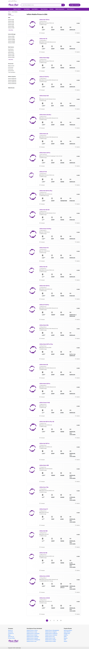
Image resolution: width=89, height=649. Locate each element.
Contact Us (11, 633)
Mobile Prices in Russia (32, 638)
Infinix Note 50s (44, 325)
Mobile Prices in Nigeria (51, 631)
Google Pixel (67, 633)
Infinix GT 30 (43, 171)
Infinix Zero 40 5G (44, 576)
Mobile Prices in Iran (31, 641)
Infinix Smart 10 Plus (45, 228)
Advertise (10, 631)
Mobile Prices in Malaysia (51, 633)
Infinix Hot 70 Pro (44, 19)
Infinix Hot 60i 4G (44, 209)
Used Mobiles (27, 9)
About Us (10, 630)
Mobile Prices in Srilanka (51, 635)
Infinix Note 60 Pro (44, 152)
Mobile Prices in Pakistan (33, 636)
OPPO (65, 636)
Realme (65, 638)
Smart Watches (44, 9)
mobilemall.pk (18, 647)
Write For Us (11, 636)
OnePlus (66, 635)
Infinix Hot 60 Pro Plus (45, 190)
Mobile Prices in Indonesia (33, 633)
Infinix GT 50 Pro (44, 76)
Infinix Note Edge (44, 57)
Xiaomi (65, 641)
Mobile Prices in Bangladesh (52, 630)
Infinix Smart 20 (44, 95)
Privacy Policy (11, 638)
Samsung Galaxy (68, 630)
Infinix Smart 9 (43, 509)
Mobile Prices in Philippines (33, 639)
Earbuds (51, 9)
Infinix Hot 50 (43, 553)
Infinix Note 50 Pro (44, 383)
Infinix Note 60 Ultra (45, 114)
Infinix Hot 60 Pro (44, 285)
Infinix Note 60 (43, 133)
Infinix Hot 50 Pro (44, 443)
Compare (43, 33)
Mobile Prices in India (32, 631)
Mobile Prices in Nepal (50, 639)
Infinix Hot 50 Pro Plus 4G (46, 421)
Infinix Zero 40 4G (44, 598)
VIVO (65, 639)
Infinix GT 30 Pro (44, 304)
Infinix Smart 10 (43, 247)
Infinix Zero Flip (43, 487)
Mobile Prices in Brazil (32, 635)
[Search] (63, 5)
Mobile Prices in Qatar (50, 641)
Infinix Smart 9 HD (44, 402)
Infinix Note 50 (43, 364)
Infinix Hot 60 (43, 266)
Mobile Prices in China (32, 630)
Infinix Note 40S (44, 465)
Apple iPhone (67, 631)
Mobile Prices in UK (50, 636)
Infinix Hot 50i (43, 531)
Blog (9, 635)
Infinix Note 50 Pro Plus (46, 344)
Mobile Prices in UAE (50, 638)
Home (9, 11)
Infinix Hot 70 (43, 38)
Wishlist (78, 33)
